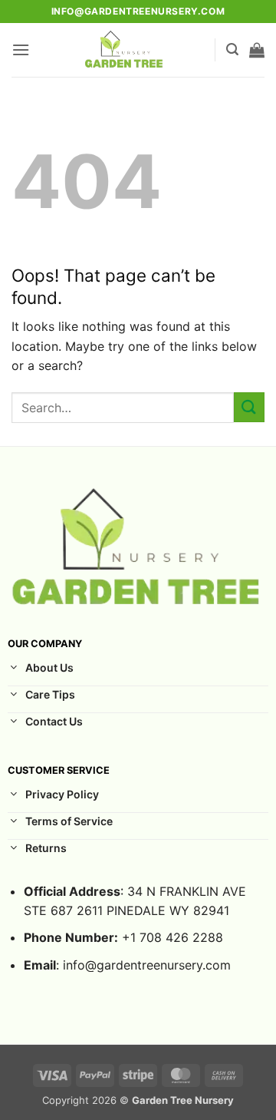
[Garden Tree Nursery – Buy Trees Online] (124, 50)
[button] (21, 49)
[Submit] (249, 407)
